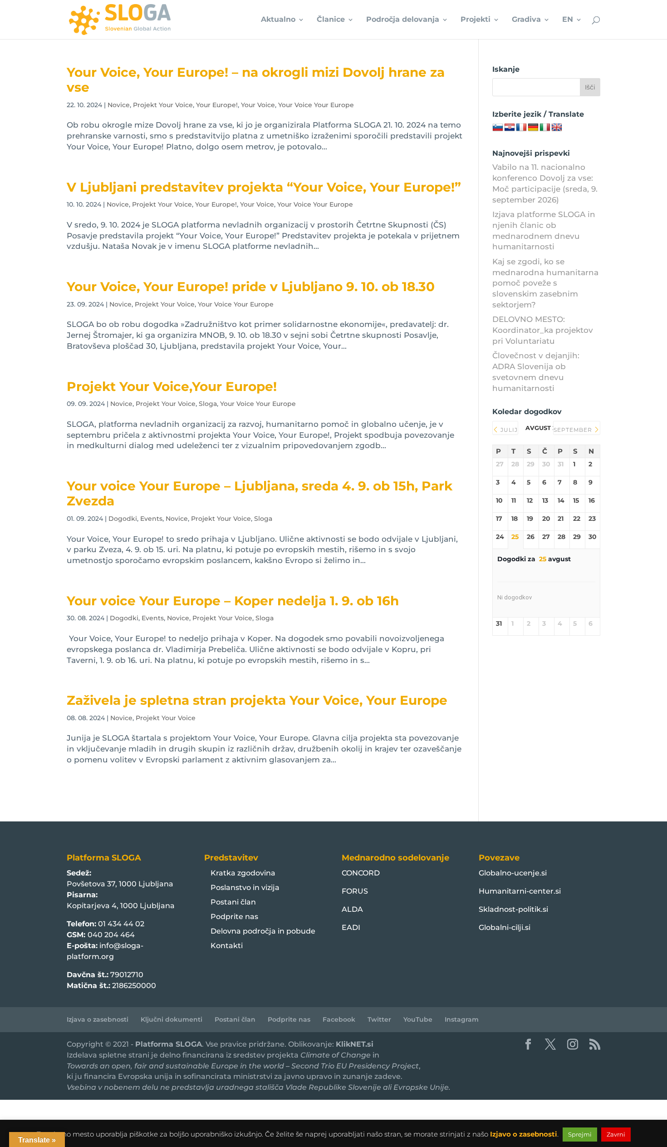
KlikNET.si (354, 1044)
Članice (331, 20)
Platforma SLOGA (168, 1044)
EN (567, 20)
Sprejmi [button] (580, 1134)
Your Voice (258, 105)
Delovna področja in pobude (263, 931)
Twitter (379, 1019)
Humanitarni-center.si (520, 891)
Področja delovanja (402, 20)
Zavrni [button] (616, 1134)
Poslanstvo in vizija (245, 887)
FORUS (355, 891)
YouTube (417, 1019)
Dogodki (122, 518)
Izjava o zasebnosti (97, 1019)
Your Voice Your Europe (316, 105)
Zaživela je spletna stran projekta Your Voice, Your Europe (257, 700)
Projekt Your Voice (163, 105)
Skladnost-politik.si (513, 909)
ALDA (352, 909)
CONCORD (361, 873)
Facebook (339, 1019)
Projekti (475, 20)
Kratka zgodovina (243, 873)
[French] (521, 127)
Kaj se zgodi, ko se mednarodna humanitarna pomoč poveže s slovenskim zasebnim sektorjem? (545, 283)
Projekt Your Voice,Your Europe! (172, 386)
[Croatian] (509, 127)
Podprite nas (234, 916)
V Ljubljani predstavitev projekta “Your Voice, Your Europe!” (264, 187)
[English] (556, 127)
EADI (351, 927)
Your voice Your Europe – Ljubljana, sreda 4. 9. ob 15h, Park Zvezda (259, 493)
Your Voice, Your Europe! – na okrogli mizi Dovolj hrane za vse (256, 79)
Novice (119, 105)
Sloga (208, 404)
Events (151, 518)
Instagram (462, 1019)
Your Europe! (217, 105)
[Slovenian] (497, 127)
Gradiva (526, 20)
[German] (533, 127)
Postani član (233, 902)
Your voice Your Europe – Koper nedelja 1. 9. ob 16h (233, 600)
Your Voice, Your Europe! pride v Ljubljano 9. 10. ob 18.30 (251, 286)
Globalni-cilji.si (504, 927)
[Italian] (544, 127)
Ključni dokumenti (171, 1019)
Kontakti (227, 945)
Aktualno (278, 20)
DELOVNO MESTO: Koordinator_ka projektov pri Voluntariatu (542, 330)
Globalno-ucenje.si (513, 873)
